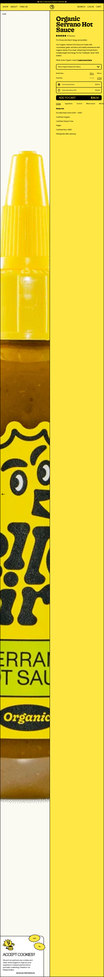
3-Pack (99, 78)
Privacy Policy (8, 969)
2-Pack (91, 78)
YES (34, 938)
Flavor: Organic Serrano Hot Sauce (69, 67)
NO (39, 946)
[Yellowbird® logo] (52, 6)
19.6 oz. (99, 73)
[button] (81, 7)
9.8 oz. (92, 73)
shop (4, 14)
